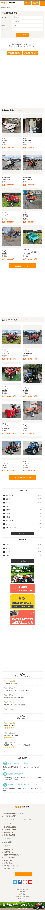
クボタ (23, 544)
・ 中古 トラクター (9, 820)
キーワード (5, 29)
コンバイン (23, 502)
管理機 (23, 513)
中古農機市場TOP (5, 7)
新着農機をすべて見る (22, 266)
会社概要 (22, 892)
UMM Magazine (9, 868)
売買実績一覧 (8, 852)
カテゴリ (4, 17)
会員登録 (36, 3)
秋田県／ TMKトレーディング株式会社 (17, 745)
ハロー (23, 506)
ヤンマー (23, 548)
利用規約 (22, 894)
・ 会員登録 (7, 838)
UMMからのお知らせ (11, 866)
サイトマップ (22, 899)
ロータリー (23, 524)
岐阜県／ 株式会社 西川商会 (14, 697)
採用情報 (22, 901)
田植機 (23, 499)
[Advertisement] (22, 85)
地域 (3, 25)
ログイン (27, 3)
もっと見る (22, 533)
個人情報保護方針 (22, 889)
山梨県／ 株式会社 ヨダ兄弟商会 (16, 705)
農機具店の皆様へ (10, 835)
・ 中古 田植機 (26, 820)
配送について (8, 860)
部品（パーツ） (23, 520)
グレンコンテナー (23, 528)
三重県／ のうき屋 (10, 683)
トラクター (23, 495)
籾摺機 (23, 510)
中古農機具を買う (10, 816)
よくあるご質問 (9, 857)
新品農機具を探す (30, 53)
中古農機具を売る (10, 829)
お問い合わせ (8, 863)
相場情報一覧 (8, 849)
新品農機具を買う (10, 827)
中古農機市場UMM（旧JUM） (14, 813)
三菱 (23, 555)
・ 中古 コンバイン (9, 823)
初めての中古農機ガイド (12, 855)
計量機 (23, 517)
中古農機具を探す (14, 53)
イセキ (23, 552)
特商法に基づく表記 (22, 896)
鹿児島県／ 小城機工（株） (13, 735)
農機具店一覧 (8, 832)
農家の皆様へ (8, 842)
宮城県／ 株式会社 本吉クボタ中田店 (17, 690)
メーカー (4, 21)
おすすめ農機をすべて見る (22, 477)
